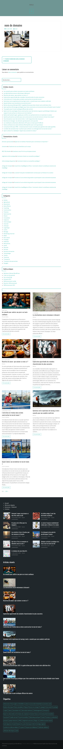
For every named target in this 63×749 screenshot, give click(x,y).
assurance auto (47, 703)
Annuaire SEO (7, 279)
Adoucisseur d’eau (8, 703)
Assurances (7, 204)
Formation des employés (23, 714)
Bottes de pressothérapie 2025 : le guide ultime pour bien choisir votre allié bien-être (27, 105)
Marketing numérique (35, 717)
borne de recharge (34, 707)
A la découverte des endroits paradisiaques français (48, 533)
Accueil (7, 503)
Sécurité (6, 247)
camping (42, 707)
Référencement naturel (46, 720)
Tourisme (6, 257)
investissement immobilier (46, 714)
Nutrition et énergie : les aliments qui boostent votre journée (21, 121)
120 (6, 491)
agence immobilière (19, 703)
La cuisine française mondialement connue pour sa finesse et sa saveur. (33, 172)
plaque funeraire (13, 720)
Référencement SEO (9, 285)
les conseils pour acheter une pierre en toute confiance (19, 91)
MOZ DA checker (6, 151)
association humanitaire (36, 703)
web (17, 730)
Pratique (6, 239)
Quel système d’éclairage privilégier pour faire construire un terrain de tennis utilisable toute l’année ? (32, 107)
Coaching (6, 208)
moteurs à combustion (51, 717)
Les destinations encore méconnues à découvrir (17, 93)
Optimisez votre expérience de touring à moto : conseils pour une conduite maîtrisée (27, 101)
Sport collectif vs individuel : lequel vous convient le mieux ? (20, 131)
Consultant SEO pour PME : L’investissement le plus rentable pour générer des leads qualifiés (30, 127)
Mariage (6, 231)
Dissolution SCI (16, 710)
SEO (34, 724)
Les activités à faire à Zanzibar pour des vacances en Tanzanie (20, 533)
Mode (5, 235)
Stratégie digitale (40, 724)
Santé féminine (16, 724)
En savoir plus (6, 334)
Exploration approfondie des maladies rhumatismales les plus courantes (24, 97)
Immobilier (7, 218)
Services (6, 249)
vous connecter (12, 72)
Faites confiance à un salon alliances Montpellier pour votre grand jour (23, 125)
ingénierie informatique (8, 156)
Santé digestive (7, 724)
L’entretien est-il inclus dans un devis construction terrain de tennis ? (23, 99)
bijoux (26, 707)
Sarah (16, 29)
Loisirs (5, 229)
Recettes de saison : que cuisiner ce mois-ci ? (16, 95)
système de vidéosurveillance (11, 727)
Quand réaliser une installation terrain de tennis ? (17, 103)
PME (20, 720)
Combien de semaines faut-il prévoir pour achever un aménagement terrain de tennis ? (28, 129)
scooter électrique (26, 724)
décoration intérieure (27, 710)
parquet (6, 720)
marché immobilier (23, 717)
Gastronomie (7, 214)
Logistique (7, 228)
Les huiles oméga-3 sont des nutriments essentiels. (48, 514)
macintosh (6, 717)
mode (43, 717)
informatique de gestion (9, 161)
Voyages (6, 263)
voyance (22, 727)
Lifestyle (6, 226)
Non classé (7, 237)
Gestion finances (34, 714)
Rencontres (7, 243)
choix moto (48, 707)
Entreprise (46, 710)
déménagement (38, 710)
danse (10, 710)
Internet (6, 224)
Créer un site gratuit (9, 275)
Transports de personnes (11, 261)
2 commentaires (55, 527)
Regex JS (36, 720)
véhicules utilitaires (43, 727)
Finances (6, 212)
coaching (55, 707)
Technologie (7, 253)
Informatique (7, 222)
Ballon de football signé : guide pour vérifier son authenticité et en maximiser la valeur (28, 115)
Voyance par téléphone (31, 727)
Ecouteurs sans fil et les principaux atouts (24, 151)
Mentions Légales (10, 505)
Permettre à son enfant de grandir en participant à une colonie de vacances (35, 177)
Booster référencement (10, 283)
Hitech (5, 216)
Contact (7, 509)
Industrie (6, 220)
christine (4, 146)
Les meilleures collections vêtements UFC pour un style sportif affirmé (23, 123)
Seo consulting (8, 277)
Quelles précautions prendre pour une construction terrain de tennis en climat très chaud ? (29, 117)
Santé (5, 245)
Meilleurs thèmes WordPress (12, 273)
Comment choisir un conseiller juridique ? (28, 156)
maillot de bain (13, 717)
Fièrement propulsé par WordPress (12, 743)
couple (5, 710)
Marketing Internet (9, 233)
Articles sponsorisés (7, 141)
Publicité (6, 241)
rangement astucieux (27, 720)
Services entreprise (9, 251)
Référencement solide (10, 281)
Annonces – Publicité (11, 507)
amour (27, 703)
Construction (7, 210)
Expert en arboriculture (9, 714)
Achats (5, 200)
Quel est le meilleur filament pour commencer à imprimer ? (31, 141)
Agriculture (7, 202)
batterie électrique (8, 707)
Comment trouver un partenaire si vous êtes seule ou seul (20, 514)
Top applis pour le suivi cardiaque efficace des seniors (18, 109)
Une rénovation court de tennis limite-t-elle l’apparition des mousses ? (23, 119)
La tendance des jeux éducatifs (19, 551)
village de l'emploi (7, 166)
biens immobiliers (19, 707)
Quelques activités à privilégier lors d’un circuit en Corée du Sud (50, 543)
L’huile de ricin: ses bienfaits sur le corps (20, 146)
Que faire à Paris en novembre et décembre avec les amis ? (19, 543)
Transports (7, 259)
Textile (6, 255)
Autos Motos (7, 206)
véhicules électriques (9, 730)
